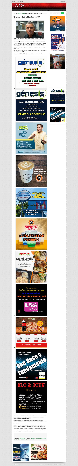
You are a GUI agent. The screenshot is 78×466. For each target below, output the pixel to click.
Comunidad (41, 10)
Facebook (63, 1)
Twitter (61, 1)
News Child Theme (48, 464)
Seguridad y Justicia (27, 10)
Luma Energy (18, 439)
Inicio (13, 10)
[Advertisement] (51, 5)
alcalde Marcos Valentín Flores (35, 438)
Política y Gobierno (19, 10)
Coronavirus (46, 10)
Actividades (35, 10)
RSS (65, 1)
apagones (41, 438)
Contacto (13, 1)
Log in (65, 464)
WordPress (61, 464)
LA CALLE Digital (25, 6)
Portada (24, 438)
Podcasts (21, 1)
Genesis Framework (56, 464)
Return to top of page (15, 464)
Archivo (18, 1)
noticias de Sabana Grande (24, 439)
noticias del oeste (31, 439)
